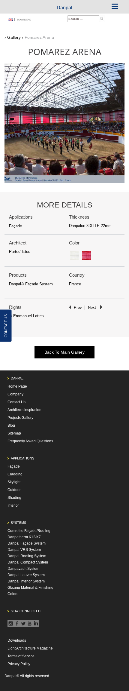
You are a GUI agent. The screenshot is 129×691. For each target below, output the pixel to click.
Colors (13, 594)
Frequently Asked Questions (30, 441)
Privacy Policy (19, 664)
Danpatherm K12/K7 (24, 537)
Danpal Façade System (27, 543)
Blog (11, 425)
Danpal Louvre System (26, 575)
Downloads (17, 640)
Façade (15, 226)
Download (24, 19)
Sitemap (14, 433)
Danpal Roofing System (27, 556)
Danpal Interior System (26, 581)
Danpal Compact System (28, 562)
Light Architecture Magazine (30, 648)
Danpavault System (23, 569)
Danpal (64, 7)
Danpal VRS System (24, 550)
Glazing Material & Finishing (30, 587)
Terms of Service (21, 656)
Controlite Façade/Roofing (29, 531)
